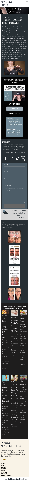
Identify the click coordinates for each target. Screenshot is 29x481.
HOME (3, 463)
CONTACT (4, 473)
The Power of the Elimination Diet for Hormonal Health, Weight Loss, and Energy (6, 393)
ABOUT (3, 470)
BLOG (3, 465)
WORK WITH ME (6, 475)
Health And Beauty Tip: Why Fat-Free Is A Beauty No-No (5, 326)
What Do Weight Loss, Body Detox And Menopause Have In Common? (15, 390)
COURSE (3, 468)
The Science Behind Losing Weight (23, 321)
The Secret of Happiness (23, 384)
